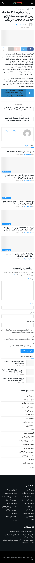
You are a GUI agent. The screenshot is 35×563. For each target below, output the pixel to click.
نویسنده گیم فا (20, 24)
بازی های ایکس (29, 422)
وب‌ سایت (30, 321)
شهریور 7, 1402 (25, 27)
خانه (32, 9)
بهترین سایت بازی (28, 444)
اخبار (32, 429)
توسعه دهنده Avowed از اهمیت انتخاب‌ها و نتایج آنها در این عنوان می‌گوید (18, 202)
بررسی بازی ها (20, 9)
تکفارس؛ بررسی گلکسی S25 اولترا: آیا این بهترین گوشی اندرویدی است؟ (19, 176)
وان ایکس (30, 396)
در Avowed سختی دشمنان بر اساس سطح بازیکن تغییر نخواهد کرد (19, 255)
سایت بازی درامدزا (28, 407)
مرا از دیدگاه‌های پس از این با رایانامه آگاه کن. (19, 339)
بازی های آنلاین (29, 448)
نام (32, 304)
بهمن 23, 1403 (19, 154)
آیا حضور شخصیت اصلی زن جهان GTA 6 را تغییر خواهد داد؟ (13, 379)
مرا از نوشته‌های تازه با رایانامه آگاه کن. (21, 346)
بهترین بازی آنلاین (28, 455)
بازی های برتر (29, 414)
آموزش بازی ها (29, 433)
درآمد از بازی (30, 418)
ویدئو (32, 467)
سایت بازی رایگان (28, 403)
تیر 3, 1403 (20, 383)
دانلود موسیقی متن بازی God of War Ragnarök (14, 362)
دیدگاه (31, 279)
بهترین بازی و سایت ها (26, 441)
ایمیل (31, 312)
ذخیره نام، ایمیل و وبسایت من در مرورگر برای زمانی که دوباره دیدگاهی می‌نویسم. (19, 331)
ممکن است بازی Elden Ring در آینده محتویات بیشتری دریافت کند (12, 371)
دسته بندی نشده (28, 463)
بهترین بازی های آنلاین (26, 452)
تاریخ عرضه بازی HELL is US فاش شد (20, 151)
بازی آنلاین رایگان (28, 399)
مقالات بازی (30, 426)
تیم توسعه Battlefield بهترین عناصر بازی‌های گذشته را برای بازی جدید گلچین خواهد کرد (18, 229)
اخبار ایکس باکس (28, 437)
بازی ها (27, 9)
